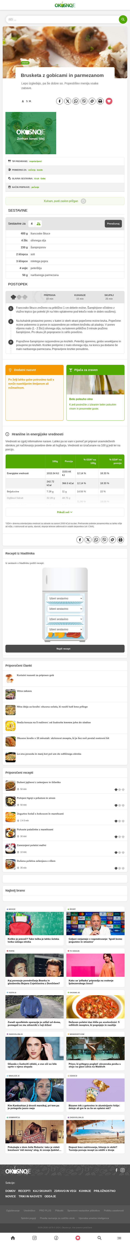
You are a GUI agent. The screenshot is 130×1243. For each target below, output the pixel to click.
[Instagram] (123, 1170)
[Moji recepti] (78, 1238)
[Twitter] (67, 101)
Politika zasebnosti (114, 1210)
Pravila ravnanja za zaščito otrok (57, 1218)
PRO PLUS (45, 1210)
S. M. (29, 101)
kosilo (40, 170)
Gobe (43, 178)
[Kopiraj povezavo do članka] (92, 101)
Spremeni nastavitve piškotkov (83, 1210)
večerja (32, 170)
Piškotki (59, 1210)
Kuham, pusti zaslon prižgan (61, 201)
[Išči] (123, 19)
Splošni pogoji (28, 1218)
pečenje (35, 187)
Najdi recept (63, 648)
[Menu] (119, 1238)
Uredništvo (29, 1210)
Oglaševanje (13, 1210)
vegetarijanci (35, 161)
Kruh (36, 178)
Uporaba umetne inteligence (94, 1218)
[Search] (12, 1238)
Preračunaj (113, 223)
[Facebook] (59, 101)
